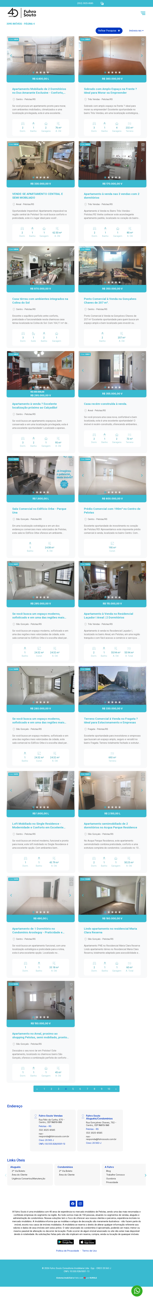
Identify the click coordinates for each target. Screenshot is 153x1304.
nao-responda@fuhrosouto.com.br (54, 1134)
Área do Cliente (19, 1174)
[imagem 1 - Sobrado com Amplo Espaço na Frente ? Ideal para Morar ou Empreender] (112, 55)
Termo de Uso (89, 1250)
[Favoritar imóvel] (71, 40)
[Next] (70, 55)
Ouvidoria (111, 1178)
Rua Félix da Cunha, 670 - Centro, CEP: (52, 1120)
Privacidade (112, 1182)
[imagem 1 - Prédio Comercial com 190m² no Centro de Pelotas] (112, 475)
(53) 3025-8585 (47, 1130)
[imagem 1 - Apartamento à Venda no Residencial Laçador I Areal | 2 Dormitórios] (112, 580)
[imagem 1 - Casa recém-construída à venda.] (112, 370)
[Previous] (11, 55)
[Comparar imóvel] (71, 44)
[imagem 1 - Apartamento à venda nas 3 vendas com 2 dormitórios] (112, 160)
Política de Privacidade (67, 1250)
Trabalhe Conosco (115, 1174)
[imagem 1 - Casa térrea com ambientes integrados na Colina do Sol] (41, 265)
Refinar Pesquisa (107, 30)
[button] (102, 3)
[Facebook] (73, 1204)
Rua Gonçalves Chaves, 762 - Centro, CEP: (101, 1123)
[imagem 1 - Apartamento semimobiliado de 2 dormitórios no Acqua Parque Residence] (112, 790)
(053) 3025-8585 (85, 3)
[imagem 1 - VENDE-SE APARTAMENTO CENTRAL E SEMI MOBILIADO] (41, 160)
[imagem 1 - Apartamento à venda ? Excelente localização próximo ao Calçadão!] (41, 370)
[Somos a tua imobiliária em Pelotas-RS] (21, 13)
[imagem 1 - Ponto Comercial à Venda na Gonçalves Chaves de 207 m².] (112, 265)
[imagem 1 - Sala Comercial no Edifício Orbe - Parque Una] (41, 475)
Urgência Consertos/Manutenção (28, 1178)
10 (108, 1089)
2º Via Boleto (18, 1171)
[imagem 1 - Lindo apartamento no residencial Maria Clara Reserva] (112, 895)
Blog (108, 1171)
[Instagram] (80, 1204)
